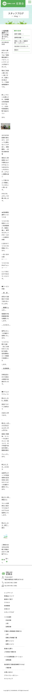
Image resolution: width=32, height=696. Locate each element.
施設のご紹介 (8, 599)
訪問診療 (8, 627)
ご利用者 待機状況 (10, 652)
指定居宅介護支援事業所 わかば (14, 664)
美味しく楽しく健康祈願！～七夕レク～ (21, 42)
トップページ (8, 593)
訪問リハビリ (10, 644)
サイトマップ (8, 679)
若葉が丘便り (8, 649)
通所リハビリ (10, 641)
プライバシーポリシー (11, 675)
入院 (7, 623)
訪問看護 (8, 660)
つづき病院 (7, 617)
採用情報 (7, 606)
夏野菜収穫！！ (19, 37)
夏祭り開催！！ (19, 34)
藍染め (16, 50)
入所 (7, 634)
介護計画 (8, 668)
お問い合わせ (8, 672)
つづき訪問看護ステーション (13, 657)
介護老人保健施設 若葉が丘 (13, 631)
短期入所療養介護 (11, 638)
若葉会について (9, 596)
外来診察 (8, 620)
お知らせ (7, 609)
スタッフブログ (9, 612)
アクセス (7, 602)
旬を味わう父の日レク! (21, 46)
